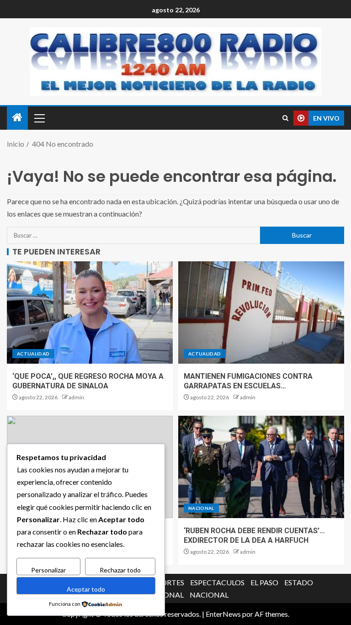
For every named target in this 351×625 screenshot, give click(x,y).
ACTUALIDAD (33, 353)
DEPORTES (165, 582)
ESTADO (298, 582)
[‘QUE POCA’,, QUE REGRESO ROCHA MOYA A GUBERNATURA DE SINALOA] (90, 312)
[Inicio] (17, 117)
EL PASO (264, 582)
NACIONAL (201, 508)
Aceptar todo (86, 589)
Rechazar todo (120, 570)
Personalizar (48, 570)
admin (76, 397)
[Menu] (39, 117)
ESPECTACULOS (217, 582)
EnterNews (223, 613)
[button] (39, 117)
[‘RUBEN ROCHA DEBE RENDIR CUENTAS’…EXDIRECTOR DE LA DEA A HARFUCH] (261, 467)
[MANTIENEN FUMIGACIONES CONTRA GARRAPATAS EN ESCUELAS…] (261, 312)
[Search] (285, 118)
